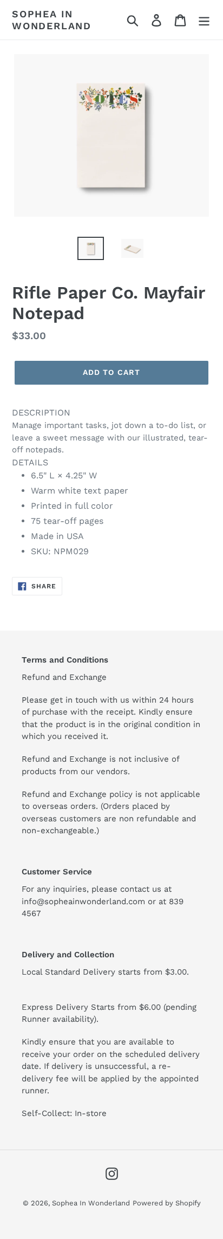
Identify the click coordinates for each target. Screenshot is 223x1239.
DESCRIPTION (41, 412)
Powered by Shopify (167, 1203)
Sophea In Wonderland (51, 19)
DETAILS (30, 462)
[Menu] (204, 20)
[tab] (111, 482)
